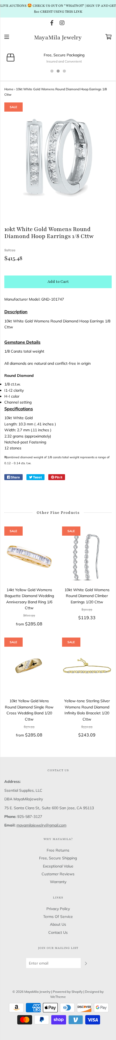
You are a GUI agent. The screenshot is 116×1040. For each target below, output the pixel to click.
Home (8, 89)
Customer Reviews (58, 874)
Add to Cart (58, 281)
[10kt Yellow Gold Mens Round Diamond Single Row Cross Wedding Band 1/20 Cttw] (29, 668)
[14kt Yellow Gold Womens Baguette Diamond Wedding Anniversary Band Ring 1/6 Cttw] (29, 556)
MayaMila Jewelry (58, 37)
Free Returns (58, 850)
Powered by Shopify (68, 992)
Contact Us (58, 932)
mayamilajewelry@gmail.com (41, 825)
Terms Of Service (58, 916)
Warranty (58, 881)
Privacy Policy (58, 908)
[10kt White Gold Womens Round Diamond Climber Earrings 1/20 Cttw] (87, 556)
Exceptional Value (58, 866)
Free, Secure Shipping (58, 858)
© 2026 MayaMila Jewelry (31, 992)
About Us (58, 924)
